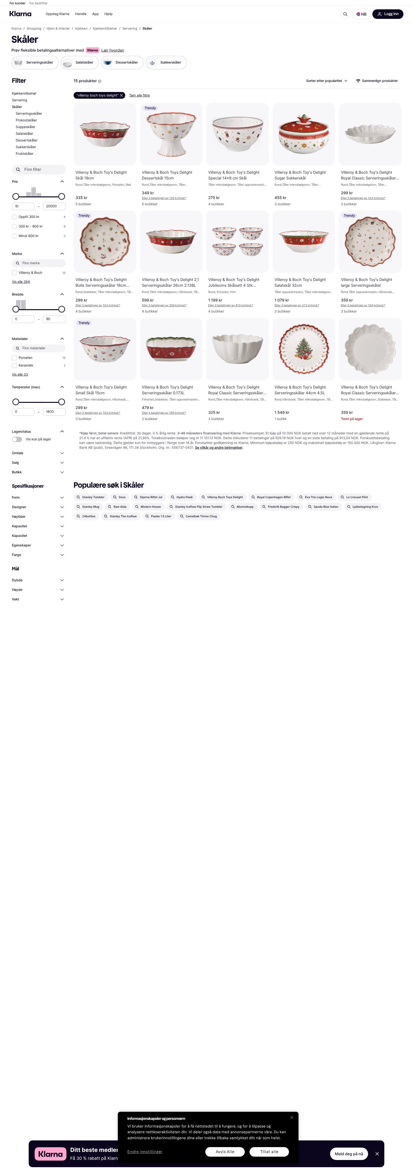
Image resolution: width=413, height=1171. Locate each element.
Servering (19, 100)
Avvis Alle (225, 1151)
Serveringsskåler (29, 114)
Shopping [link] (34, 29)
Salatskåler (24, 134)
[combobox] (326, 81)
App (95, 14)
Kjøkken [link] (81, 29)
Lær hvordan (112, 50)
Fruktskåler (24, 154)
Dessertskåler (27, 140)
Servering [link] (130, 29)
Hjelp (108, 14)
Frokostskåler (26, 120)
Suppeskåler (25, 127)
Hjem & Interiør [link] (58, 29)
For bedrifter (38, 3)
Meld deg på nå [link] (349, 1153)
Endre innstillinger (145, 1152)
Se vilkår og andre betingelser (219, 448)
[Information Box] (99, 81)
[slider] (15, 196)
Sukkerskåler (26, 147)
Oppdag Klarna (58, 14)
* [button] (164, 198)
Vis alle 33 (20, 374)
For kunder (18, 3)
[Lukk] (292, 1117)
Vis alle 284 (21, 282)
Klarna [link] (16, 29)
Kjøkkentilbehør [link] (105, 29)
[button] (361, 14)
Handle (81, 14)
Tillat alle (269, 1151)
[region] (208, 1138)
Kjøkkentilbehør (24, 94)
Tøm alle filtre (139, 95)
